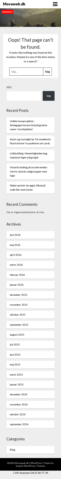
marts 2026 (16, 264)
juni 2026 (15, 234)
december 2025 (18, 294)
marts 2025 (16, 374)
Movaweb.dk (14, 4)
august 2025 (17, 334)
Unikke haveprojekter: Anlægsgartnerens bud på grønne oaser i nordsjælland (28, 125)
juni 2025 (15, 354)
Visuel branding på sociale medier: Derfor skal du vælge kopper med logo (29, 171)
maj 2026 (15, 244)
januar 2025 (17, 384)
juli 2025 (15, 344)
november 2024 (19, 404)
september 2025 (19, 324)
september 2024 (19, 424)
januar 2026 (17, 284)
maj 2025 (15, 364)
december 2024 (18, 394)
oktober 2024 (17, 414)
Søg (9, 87)
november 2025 (19, 304)
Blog (12, 449)
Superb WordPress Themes (30, 465)
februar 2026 (17, 274)
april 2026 (16, 254)
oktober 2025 (17, 314)
